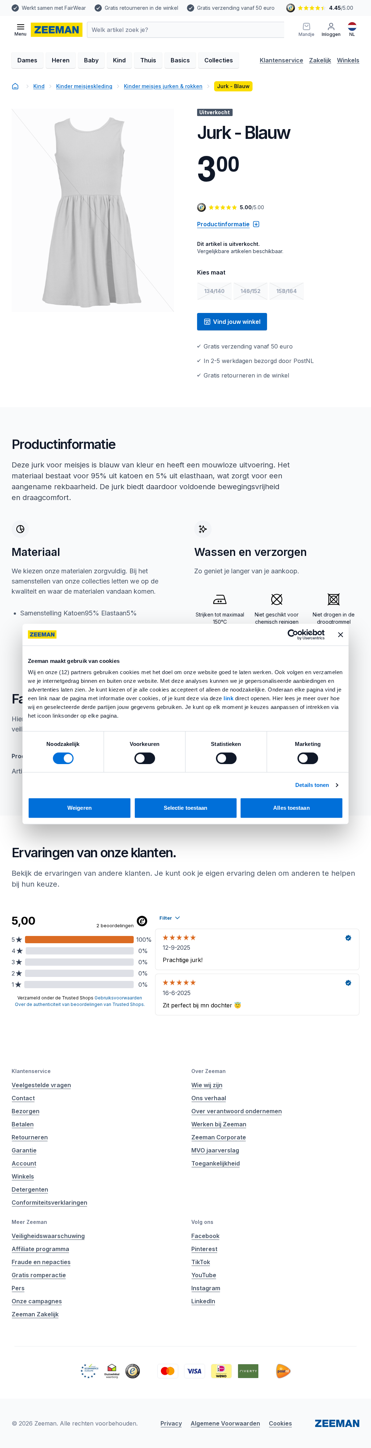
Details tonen (312, 785)
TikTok (200, 1262)
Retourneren (30, 1137)
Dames (27, 60)
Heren (61, 60)
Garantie (24, 1150)
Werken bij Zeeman (218, 1124)
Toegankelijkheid (215, 1163)
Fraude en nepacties (41, 1262)
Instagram (205, 1288)
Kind (119, 60)
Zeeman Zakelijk (35, 1314)
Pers (18, 1288)
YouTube (203, 1275)
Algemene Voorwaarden (225, 1423)
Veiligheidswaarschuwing (48, 1235)
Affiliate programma (40, 1249)
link (229, 698)
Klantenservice (281, 60)
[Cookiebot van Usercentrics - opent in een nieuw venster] (293, 634)
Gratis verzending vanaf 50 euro (236, 8)
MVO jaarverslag (215, 1150)
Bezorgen (25, 1111)
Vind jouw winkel (236, 321)
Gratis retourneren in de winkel (141, 8)
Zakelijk (320, 60)
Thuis (148, 60)
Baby (91, 60)
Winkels (348, 60)
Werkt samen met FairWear (54, 8)
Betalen (23, 1124)
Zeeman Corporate (218, 1137)
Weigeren (79, 808)
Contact (23, 1098)
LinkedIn (203, 1301)
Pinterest (204, 1249)
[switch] (144, 758)
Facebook (205, 1235)
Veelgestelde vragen (41, 1085)
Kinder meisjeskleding (84, 86)
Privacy (171, 1423)
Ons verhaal (208, 1098)
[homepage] (15, 86)
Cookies (280, 1423)
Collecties (218, 60)
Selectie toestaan (186, 808)
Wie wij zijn (206, 1085)
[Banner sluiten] (340, 634)
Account (24, 1163)
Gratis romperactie (39, 1275)
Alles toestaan (291, 808)
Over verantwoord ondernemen (236, 1111)
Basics (180, 60)
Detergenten (30, 1189)
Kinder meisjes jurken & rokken (163, 86)
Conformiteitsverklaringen (49, 1202)
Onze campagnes (37, 1301)
